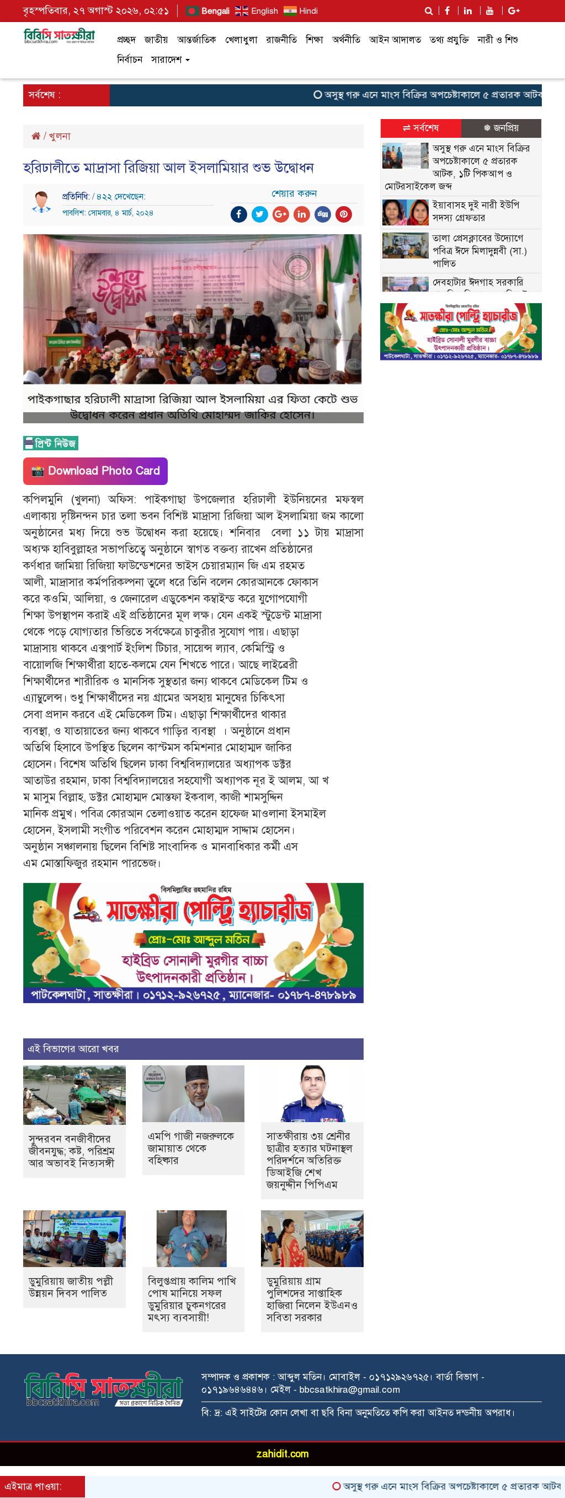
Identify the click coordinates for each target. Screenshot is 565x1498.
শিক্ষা (314, 40)
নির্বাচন (129, 60)
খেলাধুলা (241, 40)
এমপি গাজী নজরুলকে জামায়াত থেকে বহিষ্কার (191, 1148)
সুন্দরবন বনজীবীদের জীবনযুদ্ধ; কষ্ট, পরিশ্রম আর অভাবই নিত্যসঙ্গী (72, 1151)
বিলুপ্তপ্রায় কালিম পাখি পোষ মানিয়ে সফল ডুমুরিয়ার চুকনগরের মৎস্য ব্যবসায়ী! (192, 1299)
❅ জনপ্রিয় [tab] (501, 128)
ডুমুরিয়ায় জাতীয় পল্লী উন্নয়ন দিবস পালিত (71, 1287)
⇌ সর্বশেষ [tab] (421, 128)
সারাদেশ (167, 60)
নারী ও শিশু (498, 40)
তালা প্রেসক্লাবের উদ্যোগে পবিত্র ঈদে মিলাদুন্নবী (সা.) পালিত (480, 251)
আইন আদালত (395, 40)
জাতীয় (156, 40)
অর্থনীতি (346, 40)
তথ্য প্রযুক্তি (449, 40)
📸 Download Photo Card (95, 471)
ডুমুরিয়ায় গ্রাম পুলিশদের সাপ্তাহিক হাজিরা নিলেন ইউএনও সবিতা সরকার (312, 1299)
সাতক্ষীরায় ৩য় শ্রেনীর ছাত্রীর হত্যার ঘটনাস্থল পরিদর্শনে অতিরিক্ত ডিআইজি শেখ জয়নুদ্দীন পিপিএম (309, 1160)
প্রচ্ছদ (126, 40)
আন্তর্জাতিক (196, 40)
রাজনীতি (281, 40)
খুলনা (60, 136)
